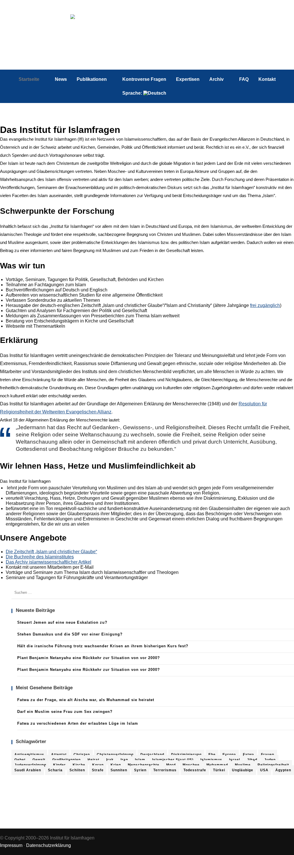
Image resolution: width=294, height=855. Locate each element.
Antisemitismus (29, 755)
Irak (110, 760)
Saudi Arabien (27, 770)
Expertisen (188, 79)
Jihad (252, 760)
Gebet (20, 760)
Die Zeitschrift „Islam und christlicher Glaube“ (51, 551)
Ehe (212, 755)
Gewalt (38, 760)
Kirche (79, 765)
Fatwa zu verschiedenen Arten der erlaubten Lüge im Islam (77, 723)
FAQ (244, 79)
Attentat (59, 755)
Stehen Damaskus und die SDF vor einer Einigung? (70, 634)
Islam (140, 760)
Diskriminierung (186, 755)
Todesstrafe (194, 770)
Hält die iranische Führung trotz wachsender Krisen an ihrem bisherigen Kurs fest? (102, 646)
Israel (234, 760)
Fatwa (248, 755)
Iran (124, 760)
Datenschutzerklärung (48, 845)
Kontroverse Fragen (144, 79)
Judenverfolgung (30, 765)
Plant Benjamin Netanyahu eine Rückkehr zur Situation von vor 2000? (88, 658)
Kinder (59, 765)
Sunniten (119, 770)
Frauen (267, 755)
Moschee (191, 765)
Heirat (93, 760)
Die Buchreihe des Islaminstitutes (40, 556)
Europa (229, 755)
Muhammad (217, 765)
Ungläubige (242, 770)
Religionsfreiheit (273, 765)
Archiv (216, 79)
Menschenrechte (143, 765)
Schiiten (77, 770)
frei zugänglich (265, 305)
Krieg (116, 765)
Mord (171, 765)
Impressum (11, 845)
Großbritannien (66, 760)
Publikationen (92, 79)
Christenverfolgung (115, 755)
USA (264, 770)
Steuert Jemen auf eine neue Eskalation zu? (62, 622)
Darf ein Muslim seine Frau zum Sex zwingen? (65, 711)
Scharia (55, 770)
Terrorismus (165, 770)
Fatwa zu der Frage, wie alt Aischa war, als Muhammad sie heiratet (85, 700)
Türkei (219, 770)
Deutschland (152, 755)
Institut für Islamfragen (147, 39)
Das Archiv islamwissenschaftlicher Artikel (48, 562)
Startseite (29, 79)
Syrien (140, 770)
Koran (98, 765)
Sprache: (132, 93)
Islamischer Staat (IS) (173, 760)
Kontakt (267, 79)
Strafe (98, 770)
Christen (82, 755)
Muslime (243, 765)
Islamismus (211, 760)
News (61, 79)
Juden (270, 760)
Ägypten (283, 770)
